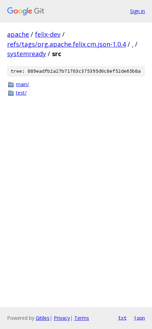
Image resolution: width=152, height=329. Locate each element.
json (139, 318)
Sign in (137, 11)
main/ (22, 84)
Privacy (62, 318)
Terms (81, 318)
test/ (21, 92)
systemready (26, 53)
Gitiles (42, 318)
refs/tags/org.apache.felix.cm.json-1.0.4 (66, 44)
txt (122, 318)
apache (18, 34)
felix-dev (47, 34)
